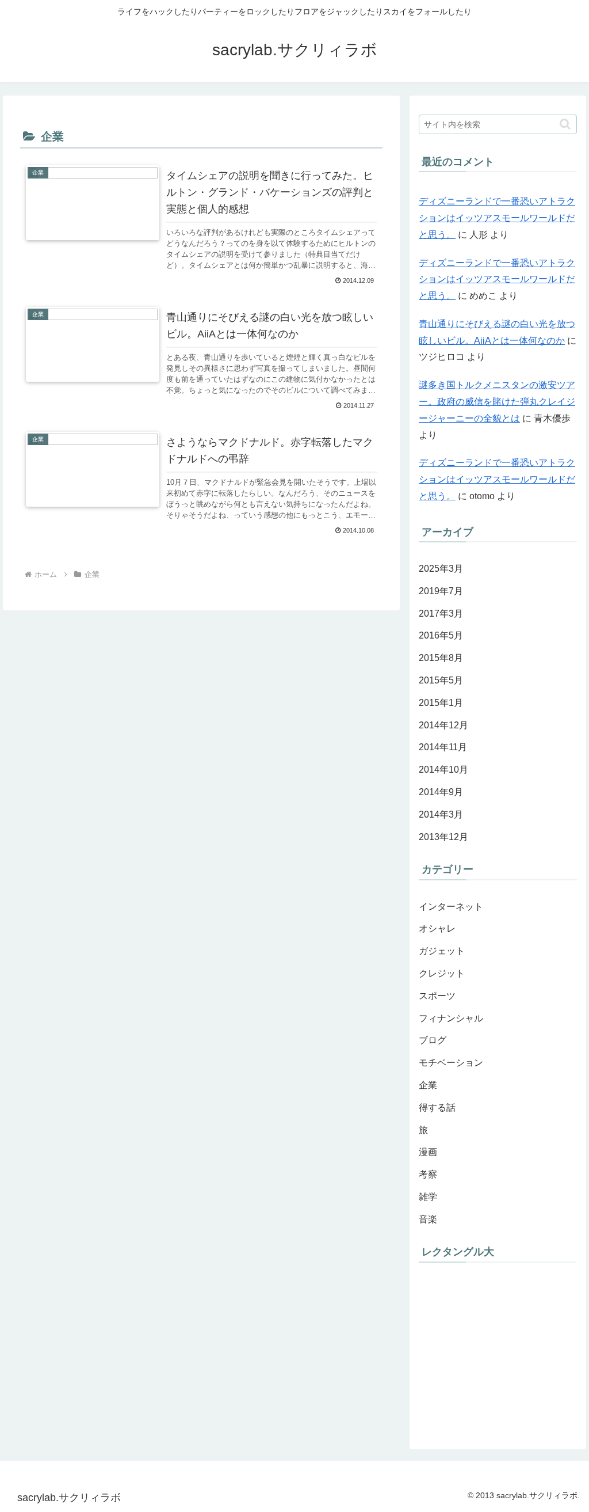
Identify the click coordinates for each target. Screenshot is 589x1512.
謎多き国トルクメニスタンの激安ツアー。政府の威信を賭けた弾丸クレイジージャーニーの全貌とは (497, 401)
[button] (565, 124)
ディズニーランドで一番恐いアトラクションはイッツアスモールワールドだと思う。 (497, 218)
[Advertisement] (503, 1350)
